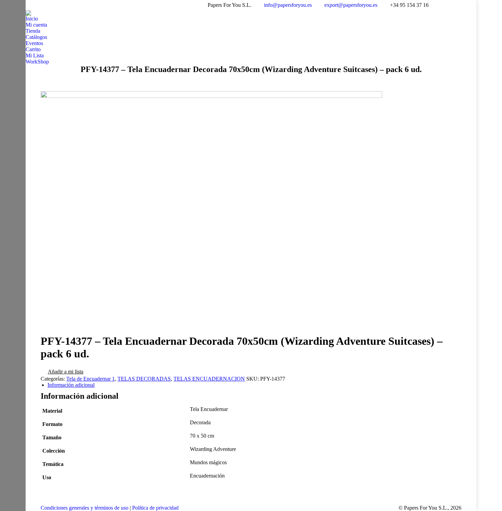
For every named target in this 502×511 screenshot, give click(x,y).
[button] (62, 372)
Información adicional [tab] (71, 385)
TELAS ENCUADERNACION (209, 379)
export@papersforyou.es (350, 5)
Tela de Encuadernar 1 (90, 379)
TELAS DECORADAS (144, 379)
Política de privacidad (155, 508)
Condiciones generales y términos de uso (84, 508)
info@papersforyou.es (288, 5)
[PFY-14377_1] (211, 96)
